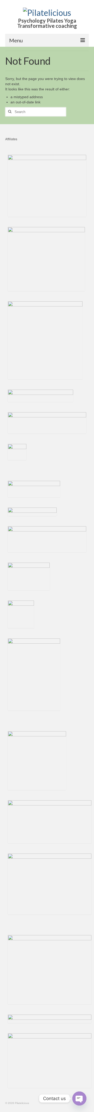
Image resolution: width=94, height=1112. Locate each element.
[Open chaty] (79, 1098)
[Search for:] (35, 111)
